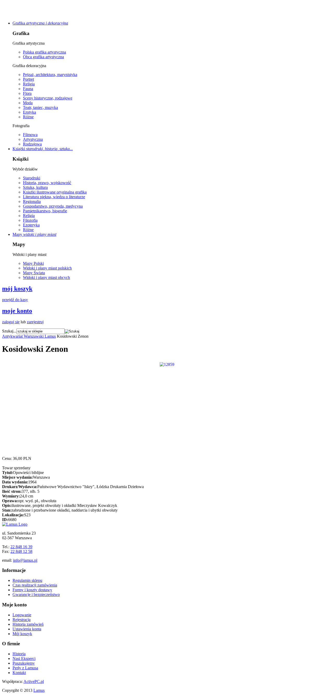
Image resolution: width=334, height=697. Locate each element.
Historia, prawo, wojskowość (47, 182)
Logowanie (22, 615)
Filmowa (30, 134)
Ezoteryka (31, 225)
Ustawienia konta (27, 629)
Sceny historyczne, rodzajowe (47, 98)
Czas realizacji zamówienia (35, 585)
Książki (43, 149)
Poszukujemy (24, 663)
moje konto (17, 310)
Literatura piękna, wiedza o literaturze (54, 197)
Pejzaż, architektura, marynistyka (50, 74)
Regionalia (32, 201)
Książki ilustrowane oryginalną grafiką (55, 192)
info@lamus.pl (25, 560)
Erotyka (29, 112)
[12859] (167, 364)
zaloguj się (11, 322)
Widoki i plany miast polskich (47, 268)
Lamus (39, 690)
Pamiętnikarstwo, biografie (45, 211)
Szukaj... (9, 331)
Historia (19, 654)
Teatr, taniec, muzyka (40, 107)
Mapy (34, 234)
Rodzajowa (32, 144)
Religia (29, 84)
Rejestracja (22, 619)
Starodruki (31, 178)
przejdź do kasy (15, 299)
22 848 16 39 (21, 546)
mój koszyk (17, 288)
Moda (28, 103)
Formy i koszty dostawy (32, 590)
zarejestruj (35, 322)
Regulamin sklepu (27, 580)
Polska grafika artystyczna (44, 52)
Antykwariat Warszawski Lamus (29, 336)
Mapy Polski (33, 263)
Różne (28, 117)
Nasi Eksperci (24, 658)
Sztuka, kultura (35, 187)
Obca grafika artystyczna (43, 57)
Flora (27, 93)
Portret (28, 79)
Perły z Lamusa (25, 668)
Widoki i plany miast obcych (46, 277)
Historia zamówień (28, 624)
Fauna (28, 88)
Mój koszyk (22, 633)
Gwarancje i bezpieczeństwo (36, 594)
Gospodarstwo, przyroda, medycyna (53, 206)
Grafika (40, 23)
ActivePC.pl (33, 681)
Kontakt (19, 672)
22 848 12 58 (21, 551)
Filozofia (30, 220)
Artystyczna (33, 139)
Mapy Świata (34, 273)
